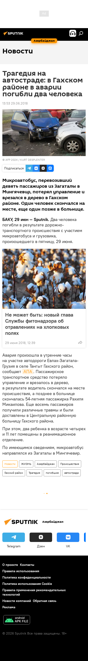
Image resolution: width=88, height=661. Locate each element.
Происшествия (69, 464)
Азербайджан (46, 464)
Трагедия (34, 472)
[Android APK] (17, 620)
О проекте (10, 565)
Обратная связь (44, 601)
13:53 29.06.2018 (15, 103)
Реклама (8, 607)
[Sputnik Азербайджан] (14, 35)
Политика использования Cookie (27, 584)
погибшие (52, 472)
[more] (80, 342)
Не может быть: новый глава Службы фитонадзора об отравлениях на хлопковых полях (39, 324)
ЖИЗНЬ (26, 464)
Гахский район (13, 472)
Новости (9, 464)
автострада (71, 472)
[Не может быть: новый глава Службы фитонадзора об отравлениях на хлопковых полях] (44, 279)
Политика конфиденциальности (26, 577)
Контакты (27, 565)
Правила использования (20, 571)
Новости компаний (16, 601)
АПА (27, 371)
